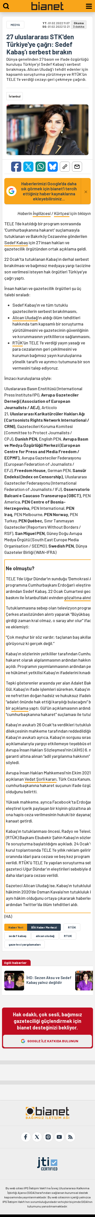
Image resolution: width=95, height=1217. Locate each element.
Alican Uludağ (25, 317)
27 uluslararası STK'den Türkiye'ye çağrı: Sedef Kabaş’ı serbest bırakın (40, 44)
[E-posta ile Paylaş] (77, 167)
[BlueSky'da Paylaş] (53, 167)
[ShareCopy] (65, 167)
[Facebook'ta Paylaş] (16, 167)
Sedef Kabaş (16, 242)
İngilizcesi (42, 213)
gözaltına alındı (78, 597)
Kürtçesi (61, 213)
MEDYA (15, 24)
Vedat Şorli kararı (40, 778)
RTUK (68, 936)
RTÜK (17, 342)
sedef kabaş (17, 936)
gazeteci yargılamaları (25, 944)
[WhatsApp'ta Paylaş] (40, 167)
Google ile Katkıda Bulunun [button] (52, 1041)
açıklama (19, 707)
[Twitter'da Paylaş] (28, 167)
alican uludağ (45, 936)
